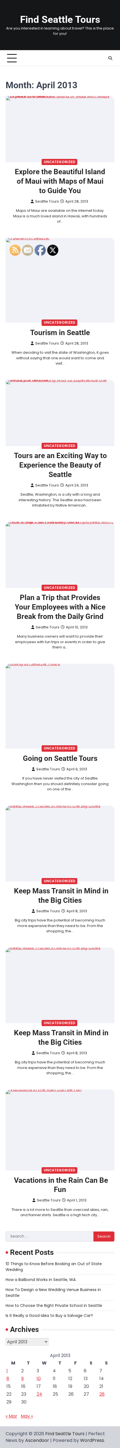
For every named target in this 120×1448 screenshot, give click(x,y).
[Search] (110, 58)
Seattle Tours (47, 201)
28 (102, 1394)
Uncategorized (59, 161)
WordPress (92, 1440)
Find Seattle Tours (60, 19)
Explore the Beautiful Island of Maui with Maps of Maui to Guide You (60, 181)
